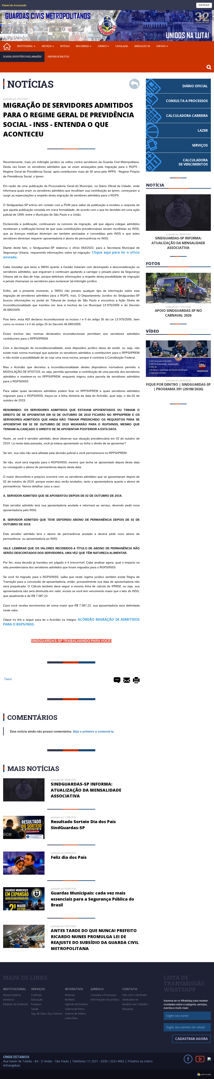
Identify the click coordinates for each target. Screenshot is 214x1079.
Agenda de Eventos (76, 1004)
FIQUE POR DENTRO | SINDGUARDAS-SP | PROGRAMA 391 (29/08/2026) (178, 387)
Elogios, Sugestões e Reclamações (22, 56)
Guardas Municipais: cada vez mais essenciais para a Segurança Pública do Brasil (92, 899)
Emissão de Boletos (58, 56)
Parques (36, 1004)
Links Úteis (71, 1018)
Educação (37, 999)
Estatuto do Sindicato (15, 1004)
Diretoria (8, 999)
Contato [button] (161, 46)
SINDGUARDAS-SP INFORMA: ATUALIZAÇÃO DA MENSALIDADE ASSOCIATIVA (86, 790)
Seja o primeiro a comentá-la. (93, 731)
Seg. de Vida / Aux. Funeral (46, 1013)
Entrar (204, 5)
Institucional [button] (25, 46)
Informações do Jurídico (105, 999)
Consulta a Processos (103, 995)
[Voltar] (134, 84)
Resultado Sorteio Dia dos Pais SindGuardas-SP (83, 824)
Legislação (121, 46)
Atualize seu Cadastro (135, 1004)
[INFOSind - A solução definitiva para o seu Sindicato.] (204, 1074)
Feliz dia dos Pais (69, 857)
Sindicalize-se (142, 46)
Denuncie (127, 1009)
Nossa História (12, 995)
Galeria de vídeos (75, 1013)
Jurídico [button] (102, 46)
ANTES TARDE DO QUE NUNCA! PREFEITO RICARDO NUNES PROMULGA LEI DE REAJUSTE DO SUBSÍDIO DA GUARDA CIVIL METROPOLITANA (95, 939)
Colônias (36, 995)
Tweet (8, 679)
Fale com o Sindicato (134, 995)
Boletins (70, 999)
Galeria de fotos (74, 1009)
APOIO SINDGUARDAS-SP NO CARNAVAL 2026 (178, 313)
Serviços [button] (47, 46)
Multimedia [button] (82, 46)
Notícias (65, 46)
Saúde (34, 1009)
